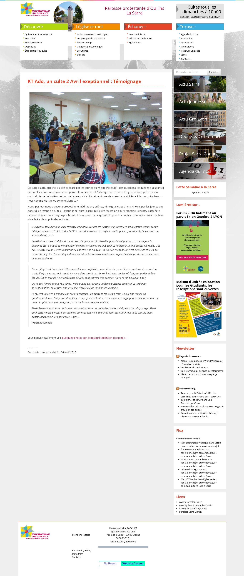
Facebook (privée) (81, 550)
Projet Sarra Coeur (197, 154)
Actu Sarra (189, 84)
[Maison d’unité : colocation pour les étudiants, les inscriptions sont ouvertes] (198, 314)
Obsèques (30, 46)
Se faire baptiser (33, 42)
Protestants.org (187, 388)
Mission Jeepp (84, 42)
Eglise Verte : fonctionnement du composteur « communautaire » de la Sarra (199, 453)
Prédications (187, 46)
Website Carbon (132, 563)
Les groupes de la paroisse (91, 38)
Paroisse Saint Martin (190, 511)
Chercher (214, 72)
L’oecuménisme (137, 34)
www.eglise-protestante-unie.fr (195, 505)
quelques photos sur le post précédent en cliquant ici (94, 337)
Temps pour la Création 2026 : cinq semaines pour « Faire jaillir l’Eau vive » (201, 395)
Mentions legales (81, 534)
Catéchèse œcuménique (90, 46)
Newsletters (187, 42)
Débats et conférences (141, 38)
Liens (183, 54)
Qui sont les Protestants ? (38, 34)
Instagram (77, 553)
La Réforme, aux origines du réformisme (202, 370)
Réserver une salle (190, 50)
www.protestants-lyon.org (193, 508)
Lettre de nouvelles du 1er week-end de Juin (201, 444)
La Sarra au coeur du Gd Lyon (92, 34)
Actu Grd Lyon (193, 119)
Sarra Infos (186, 38)
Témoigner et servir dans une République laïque (196, 401)
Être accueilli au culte (36, 50)
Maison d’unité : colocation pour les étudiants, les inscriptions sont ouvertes (198, 285)
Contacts (185, 59)
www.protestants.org (190, 502)
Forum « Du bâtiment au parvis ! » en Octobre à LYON (199, 215)
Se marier (30, 38)
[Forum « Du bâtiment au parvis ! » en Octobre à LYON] (192, 246)
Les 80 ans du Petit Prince (194, 367)
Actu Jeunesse (192, 101)
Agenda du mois (189, 34)
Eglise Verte (135, 42)
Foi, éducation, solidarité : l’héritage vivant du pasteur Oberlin (199, 414)
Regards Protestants (190, 356)
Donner (81, 54)
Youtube (76, 557)
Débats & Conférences (201, 136)
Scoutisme (82, 50)
